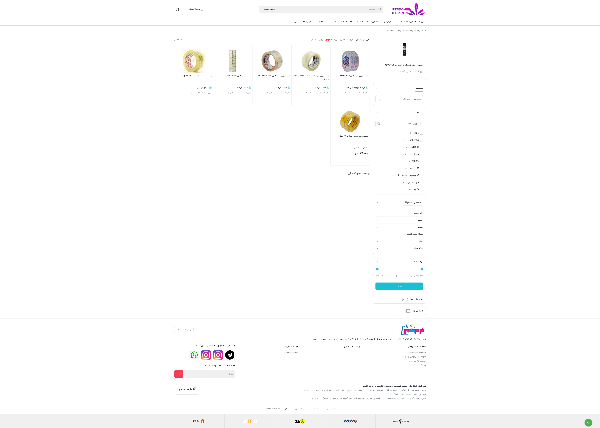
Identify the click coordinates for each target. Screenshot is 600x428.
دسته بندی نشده (415, 234)
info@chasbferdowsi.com (375, 339)
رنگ (421, 241)
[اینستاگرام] (218, 355)
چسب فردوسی (291, 352)
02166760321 (403, 339)
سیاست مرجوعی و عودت (414, 356)
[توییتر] (194, 355)
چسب (417, 30)
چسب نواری (408, 30)
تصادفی (314, 39)
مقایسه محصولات (417, 352)
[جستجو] (379, 99)
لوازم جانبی (418, 248)
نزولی (321, 39)
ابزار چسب (418, 212)
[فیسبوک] (230, 355)
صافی (399, 286)
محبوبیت (350, 39)
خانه (424, 30)
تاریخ (336, 39)
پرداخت (422, 365)
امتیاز (342, 39)
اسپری (420, 220)
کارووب (284, 409)
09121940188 (415, 339)
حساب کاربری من (417, 360)
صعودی (328, 39)
